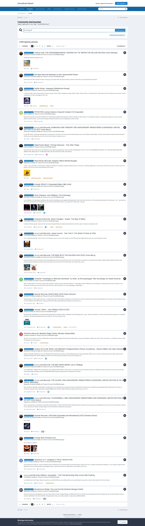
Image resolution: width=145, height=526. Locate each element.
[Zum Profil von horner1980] (21, 220)
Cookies (79, 514)
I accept (123, 522)
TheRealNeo (27, 477)
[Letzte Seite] (53, 46)
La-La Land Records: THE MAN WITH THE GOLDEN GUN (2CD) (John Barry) (64, 255)
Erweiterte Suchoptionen (117, 35)
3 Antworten (35, 68)
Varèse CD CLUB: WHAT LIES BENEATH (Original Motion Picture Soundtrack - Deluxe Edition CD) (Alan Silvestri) (78, 349)
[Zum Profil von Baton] (21, 113)
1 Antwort (34, 106)
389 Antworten (39, 82)
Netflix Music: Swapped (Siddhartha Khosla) (51, 88)
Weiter (49, 46)
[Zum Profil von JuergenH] (21, 334)
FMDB (48, 9)
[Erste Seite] (20, 46)
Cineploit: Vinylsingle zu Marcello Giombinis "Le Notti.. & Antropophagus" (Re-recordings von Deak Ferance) (77, 279)
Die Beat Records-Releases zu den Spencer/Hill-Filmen (56, 75)
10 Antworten (35, 189)
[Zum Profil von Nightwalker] (21, 89)
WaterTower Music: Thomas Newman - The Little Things (56, 145)
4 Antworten (35, 453)
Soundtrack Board (25, 3)
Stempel (26, 311)
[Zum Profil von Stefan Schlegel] (21, 460)
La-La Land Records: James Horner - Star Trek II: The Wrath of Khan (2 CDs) (65, 233)
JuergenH (26, 335)
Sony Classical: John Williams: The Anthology (52, 195)
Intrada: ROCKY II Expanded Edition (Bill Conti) (52, 184)
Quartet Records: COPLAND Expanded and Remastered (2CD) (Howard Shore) (65, 416)
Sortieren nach (121, 46)
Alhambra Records (69, 9)
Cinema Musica (57, 9)
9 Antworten (38, 212)
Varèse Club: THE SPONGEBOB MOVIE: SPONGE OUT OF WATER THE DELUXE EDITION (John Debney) (75, 53)
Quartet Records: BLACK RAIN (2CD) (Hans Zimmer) (55, 294)
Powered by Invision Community (72, 516)
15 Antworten (39, 288)
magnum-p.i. (27, 402)
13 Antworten (39, 121)
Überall (120, 8)
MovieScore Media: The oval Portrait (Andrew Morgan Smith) (58, 489)
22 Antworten (39, 358)
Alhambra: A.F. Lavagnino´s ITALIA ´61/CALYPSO (53, 460)
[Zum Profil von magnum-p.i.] (21, 399)
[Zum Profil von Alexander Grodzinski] (21, 53)
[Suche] (125, 9)
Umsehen (21, 9)
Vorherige (25, 46)
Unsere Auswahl (40, 9)
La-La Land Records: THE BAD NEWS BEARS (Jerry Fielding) (58, 365)
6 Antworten (37, 498)
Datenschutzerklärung (69, 514)
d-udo (25, 280)
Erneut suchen (120, 30)
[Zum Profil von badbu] (21, 146)
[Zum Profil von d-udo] (21, 279)
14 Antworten (40, 154)
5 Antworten (42, 272)
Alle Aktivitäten (22, 13)
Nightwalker (27, 90)
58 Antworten (39, 249)
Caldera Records (81, 9)
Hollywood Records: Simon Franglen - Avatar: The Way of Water (59, 219)
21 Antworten (36, 139)
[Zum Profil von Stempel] (21, 310)
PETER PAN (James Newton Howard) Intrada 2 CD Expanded (58, 112)
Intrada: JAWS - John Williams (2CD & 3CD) (51, 310)
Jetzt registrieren (121, 3)
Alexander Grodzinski (30, 54)
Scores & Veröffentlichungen (56, 54)
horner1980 (27, 221)
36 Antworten (42, 409)
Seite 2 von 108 (60, 46)
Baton (25, 114)
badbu (25, 147)
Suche (30, 13)
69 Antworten (39, 483)
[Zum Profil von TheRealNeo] (21, 476)
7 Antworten (41, 469)
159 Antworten (39, 227)
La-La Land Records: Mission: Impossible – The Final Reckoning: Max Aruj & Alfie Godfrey (59, 475)
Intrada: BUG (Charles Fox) (45, 438)
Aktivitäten (30, 9)
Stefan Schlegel (28, 461)
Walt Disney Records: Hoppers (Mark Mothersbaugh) (55, 161)
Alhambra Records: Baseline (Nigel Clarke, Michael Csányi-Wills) (49, 333)
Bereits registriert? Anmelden (104, 3)
